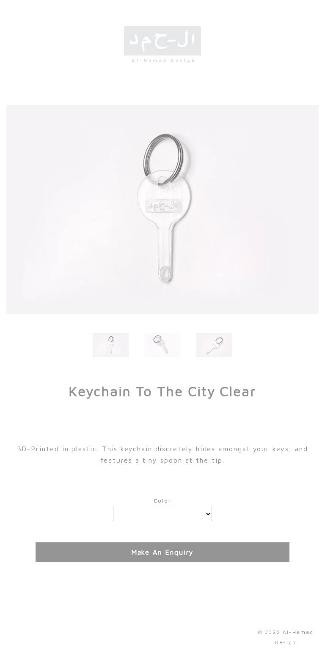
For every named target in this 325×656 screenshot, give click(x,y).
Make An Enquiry (162, 552)
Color (162, 500)
